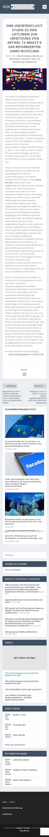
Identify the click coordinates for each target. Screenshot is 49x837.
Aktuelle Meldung (24, 56)
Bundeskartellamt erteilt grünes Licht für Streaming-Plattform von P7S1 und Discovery (23, 521)
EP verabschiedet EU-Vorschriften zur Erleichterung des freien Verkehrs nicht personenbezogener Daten (23, 443)
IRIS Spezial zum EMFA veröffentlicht (21, 632)
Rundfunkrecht (31, 62)
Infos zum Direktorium (15, 745)
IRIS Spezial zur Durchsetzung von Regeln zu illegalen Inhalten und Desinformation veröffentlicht (24, 610)
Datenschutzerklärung (12, 808)
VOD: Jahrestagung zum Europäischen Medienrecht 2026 (22, 674)
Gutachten (26, 59)
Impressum (7, 814)
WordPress (24, 831)
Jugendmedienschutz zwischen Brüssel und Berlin (24, 601)
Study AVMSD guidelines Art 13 (21, 354)
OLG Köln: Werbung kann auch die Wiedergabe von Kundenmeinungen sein (23, 537)
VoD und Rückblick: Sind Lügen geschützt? (23, 689)
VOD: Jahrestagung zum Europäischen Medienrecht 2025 (22, 682)
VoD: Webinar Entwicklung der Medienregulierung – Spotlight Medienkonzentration (18, 697)
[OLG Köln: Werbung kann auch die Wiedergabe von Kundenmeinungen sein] (24, 531)
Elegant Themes (23, 828)
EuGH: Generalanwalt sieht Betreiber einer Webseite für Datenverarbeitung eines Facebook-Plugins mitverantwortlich (23, 482)
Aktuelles (36, 56)
